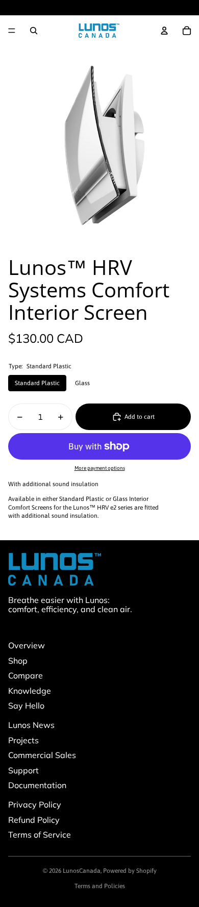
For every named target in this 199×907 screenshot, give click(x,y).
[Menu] (11, 30)
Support (23, 770)
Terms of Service (39, 834)
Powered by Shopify (130, 870)
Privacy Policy (34, 804)
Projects (23, 740)
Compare (25, 675)
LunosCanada (82, 870)
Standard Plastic (37, 383)
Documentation (37, 785)
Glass (82, 383)
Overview (26, 645)
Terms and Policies (99, 886)
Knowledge (29, 691)
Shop (18, 661)
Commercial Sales (42, 755)
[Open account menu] (164, 30)
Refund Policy (34, 820)
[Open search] (33, 30)
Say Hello (26, 705)
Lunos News (31, 725)
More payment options (99, 468)
